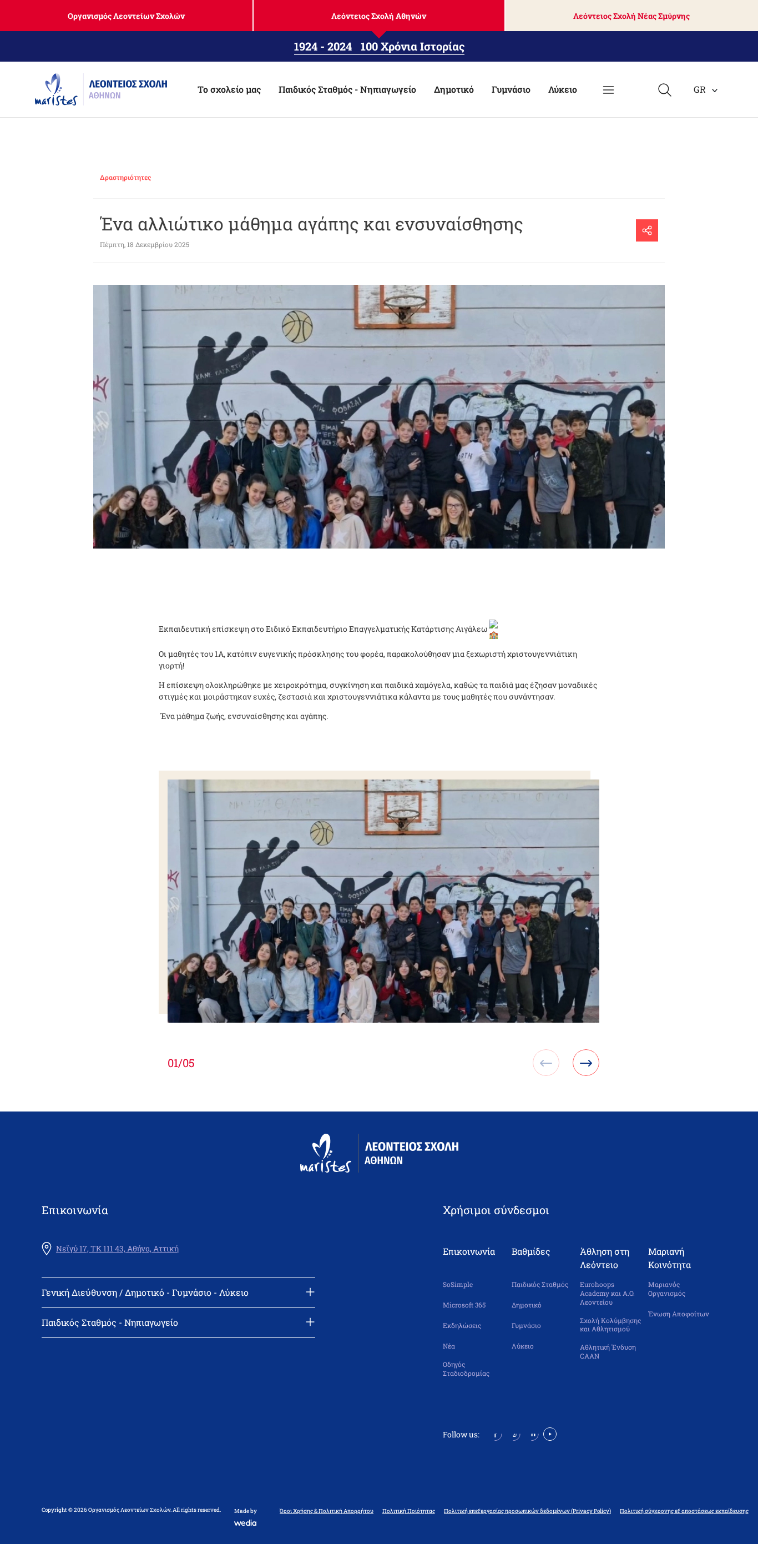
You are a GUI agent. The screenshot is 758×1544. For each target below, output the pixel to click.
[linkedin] (532, 1433)
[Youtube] (550, 1433)
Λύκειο (562, 89)
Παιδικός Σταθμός (540, 1284)
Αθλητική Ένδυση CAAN (608, 1351)
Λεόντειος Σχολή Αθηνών (378, 16)
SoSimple (458, 1284)
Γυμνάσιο (511, 89)
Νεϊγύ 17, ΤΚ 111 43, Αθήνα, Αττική (117, 1249)
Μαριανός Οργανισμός (666, 1288)
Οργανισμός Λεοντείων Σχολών (126, 16)
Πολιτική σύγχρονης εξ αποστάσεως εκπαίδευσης (684, 1511)
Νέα (449, 1346)
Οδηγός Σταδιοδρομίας (466, 1368)
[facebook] (495, 1433)
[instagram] (514, 1433)
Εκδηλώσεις (462, 1325)
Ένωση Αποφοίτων (678, 1314)
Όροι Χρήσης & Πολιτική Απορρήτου (326, 1511)
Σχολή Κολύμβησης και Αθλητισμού (610, 1325)
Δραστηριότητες (125, 177)
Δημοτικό (454, 89)
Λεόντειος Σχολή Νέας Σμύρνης (631, 16)
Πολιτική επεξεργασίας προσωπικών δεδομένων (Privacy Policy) (527, 1511)
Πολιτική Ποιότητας (408, 1511)
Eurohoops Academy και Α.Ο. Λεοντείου (607, 1293)
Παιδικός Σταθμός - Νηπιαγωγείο (347, 89)
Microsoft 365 (464, 1305)
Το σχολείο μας (229, 89)
